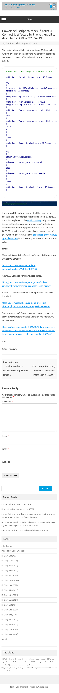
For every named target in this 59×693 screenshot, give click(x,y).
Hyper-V (4, 662)
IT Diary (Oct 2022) (10, 575)
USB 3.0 (51, 668)
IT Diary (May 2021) (10, 615)
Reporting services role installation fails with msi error (25, 530)
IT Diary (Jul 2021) (9, 605)
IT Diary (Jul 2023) (9, 556)
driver (52, 659)
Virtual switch (12, 671)
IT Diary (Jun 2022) (10, 585)
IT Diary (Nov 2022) (10, 570)
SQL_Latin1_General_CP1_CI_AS (13, 668)
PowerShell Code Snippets (13, 551)
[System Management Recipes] (29, 9)
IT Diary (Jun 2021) (10, 610)
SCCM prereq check (38, 662)
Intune (19, 662)
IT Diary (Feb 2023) (10, 566)
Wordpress (43, 687)
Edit (4, 342)
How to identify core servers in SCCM (18, 509)
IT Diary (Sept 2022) (10, 580)
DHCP (47, 659)
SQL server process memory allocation (21, 665)
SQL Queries (7, 546)
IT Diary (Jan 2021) (10, 629)
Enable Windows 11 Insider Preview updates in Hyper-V (15, 370)
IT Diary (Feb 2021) (10, 624)
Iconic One (14, 687)
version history (34, 220)
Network (28, 662)
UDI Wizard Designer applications (37, 668)
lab (23, 662)
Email (5, 449)
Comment (7, 401)
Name (5, 436)
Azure (14, 349)
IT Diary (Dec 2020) (10, 634)
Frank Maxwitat (13, 43)
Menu (29, 19)
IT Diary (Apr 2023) (10, 561)
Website (6, 462)
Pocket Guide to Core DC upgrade (16, 504)
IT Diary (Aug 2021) (10, 600)
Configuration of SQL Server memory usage (30, 659)
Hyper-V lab (12, 662)
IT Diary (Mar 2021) (10, 619)
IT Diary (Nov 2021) (10, 590)
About (4, 639)
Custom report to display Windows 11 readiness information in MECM (44, 370)
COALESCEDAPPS (8, 659)
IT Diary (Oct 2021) (10, 595)
